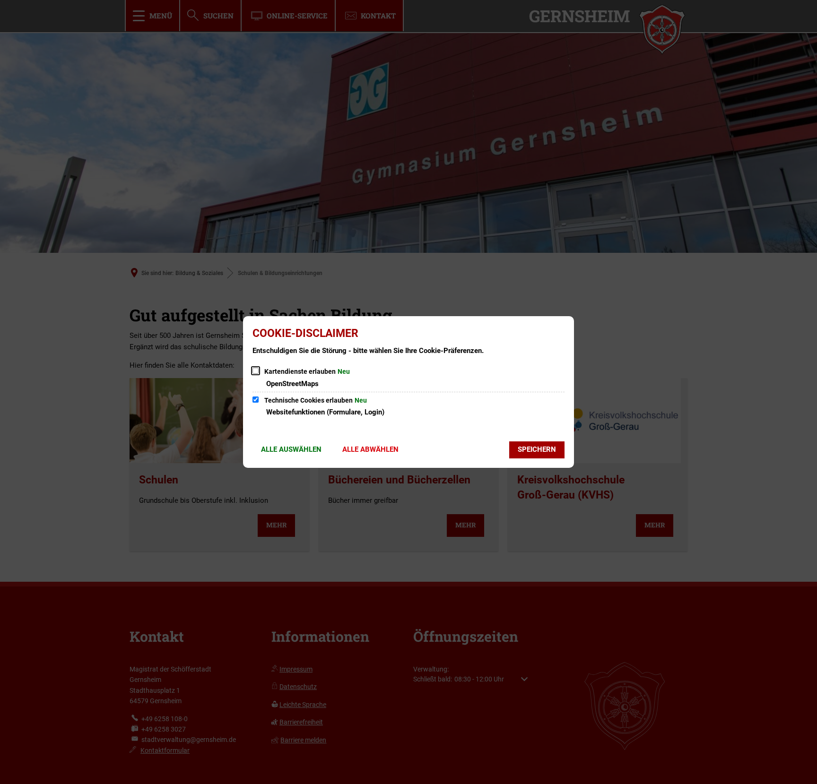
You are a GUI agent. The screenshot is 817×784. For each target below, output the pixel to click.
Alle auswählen (291, 449)
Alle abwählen (370, 449)
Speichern (537, 449)
